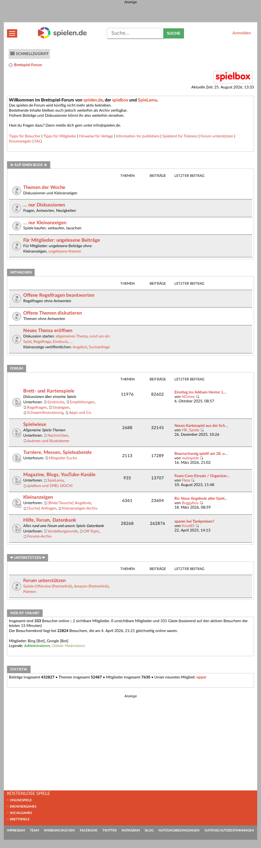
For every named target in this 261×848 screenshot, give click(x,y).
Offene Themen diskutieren (52, 313)
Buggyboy (190, 503)
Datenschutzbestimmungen (229, 830)
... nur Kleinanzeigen (44, 222)
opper (201, 677)
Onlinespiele (21, 800)
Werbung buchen (59, 830)
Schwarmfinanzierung (45, 412)
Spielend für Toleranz (180, 136)
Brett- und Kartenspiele (48, 391)
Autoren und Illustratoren (48, 441)
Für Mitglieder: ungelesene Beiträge (61, 240)
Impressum (16, 830)
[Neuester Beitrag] (197, 397)
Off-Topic (91, 531)
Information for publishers (137, 136)
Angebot (80, 347)
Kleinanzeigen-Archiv (79, 508)
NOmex (188, 397)
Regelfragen (37, 407)
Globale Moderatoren (68, 646)
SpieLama (147, 100)
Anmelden (241, 33)
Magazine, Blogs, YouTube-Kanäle (59, 474)
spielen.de (93, 100)
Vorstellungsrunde (62, 531)
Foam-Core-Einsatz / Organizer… (201, 476)
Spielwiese (34, 424)
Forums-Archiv (39, 536)
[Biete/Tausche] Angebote (69, 503)
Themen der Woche (44, 187)
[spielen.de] (62, 37)
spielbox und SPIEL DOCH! (50, 486)
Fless (186, 480)
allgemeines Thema (72, 336)
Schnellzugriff (32, 54)
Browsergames (23, 806)
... (71, 342)
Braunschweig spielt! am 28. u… (201, 453)
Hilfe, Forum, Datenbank (49, 520)
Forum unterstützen (217, 136)
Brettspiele (20, 819)
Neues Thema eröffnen (47, 330)
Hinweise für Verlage (96, 136)
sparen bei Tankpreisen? (194, 521)
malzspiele (190, 458)
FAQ (38, 141)
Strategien (61, 407)
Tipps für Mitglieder (59, 136)
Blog (149, 830)
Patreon (29, 592)
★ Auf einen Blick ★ (28, 165)
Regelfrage (42, 342)
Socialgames (21, 813)
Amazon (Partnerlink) (91, 586)
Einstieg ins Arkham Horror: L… (200, 392)
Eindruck (60, 342)
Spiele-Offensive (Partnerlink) (47, 586)
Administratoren (37, 646)
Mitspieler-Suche (63, 458)
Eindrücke (55, 402)
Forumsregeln (20, 141)
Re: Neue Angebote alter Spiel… (200, 498)
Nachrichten (57, 435)
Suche (173, 33)
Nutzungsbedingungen (179, 830)
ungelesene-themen (64, 251)
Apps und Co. (80, 412)
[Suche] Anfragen (41, 508)
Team (34, 830)
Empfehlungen (82, 402)
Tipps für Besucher (24, 136)
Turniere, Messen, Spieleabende (57, 452)
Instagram (131, 830)
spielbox (120, 100)
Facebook (88, 830)
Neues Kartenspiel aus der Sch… (201, 425)
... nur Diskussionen (44, 205)
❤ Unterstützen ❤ (27, 558)
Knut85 (188, 526)
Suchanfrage (99, 347)
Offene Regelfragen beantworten (58, 295)
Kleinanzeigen (38, 497)
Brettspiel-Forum (28, 65)
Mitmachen (21, 272)
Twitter (109, 830)
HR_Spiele (190, 430)
